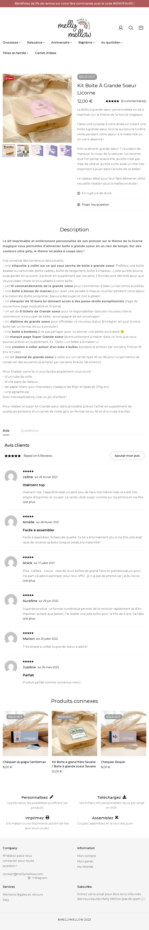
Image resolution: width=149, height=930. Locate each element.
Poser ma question (95, 204)
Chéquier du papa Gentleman (24, 762)
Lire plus (29, 502)
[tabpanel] (74, 563)
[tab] (6, 431)
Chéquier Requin (113, 762)
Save (10, 78)
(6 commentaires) (133, 101)
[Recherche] (131, 27)
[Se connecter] (121, 27)
